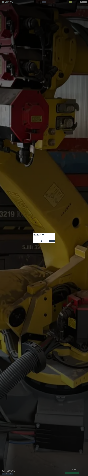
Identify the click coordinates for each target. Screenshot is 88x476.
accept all (52, 241)
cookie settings (45, 241)
